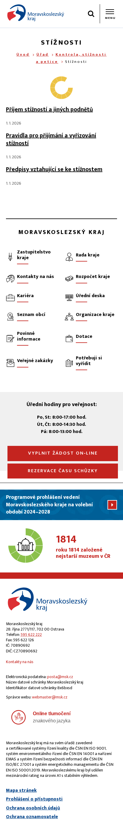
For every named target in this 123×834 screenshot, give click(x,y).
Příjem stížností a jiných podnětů (49, 109)
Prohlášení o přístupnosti (34, 799)
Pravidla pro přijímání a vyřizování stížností (51, 139)
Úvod (23, 54)
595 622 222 (31, 634)
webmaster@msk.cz (49, 697)
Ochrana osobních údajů (33, 808)
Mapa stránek (21, 790)
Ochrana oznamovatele (32, 817)
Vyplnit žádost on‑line (63, 453)
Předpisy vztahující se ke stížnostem (54, 169)
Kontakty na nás (19, 661)
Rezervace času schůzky (63, 471)
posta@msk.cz (60, 676)
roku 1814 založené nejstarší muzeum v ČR (83, 547)
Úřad (42, 54)
